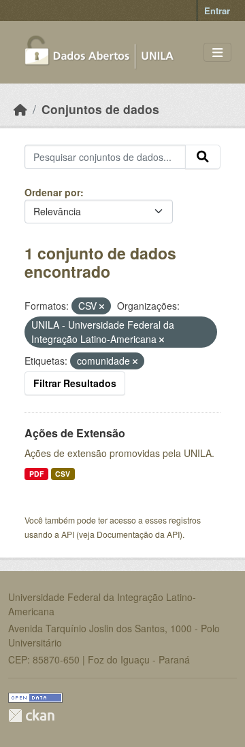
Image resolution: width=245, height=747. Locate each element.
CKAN (31, 715)
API (67, 534)
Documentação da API (138, 534)
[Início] (20, 109)
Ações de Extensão (74, 433)
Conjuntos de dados (100, 109)
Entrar (217, 10)
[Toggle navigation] (217, 52)
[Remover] (101, 306)
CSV (62, 474)
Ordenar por (52, 192)
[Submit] (202, 157)
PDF (36, 474)
